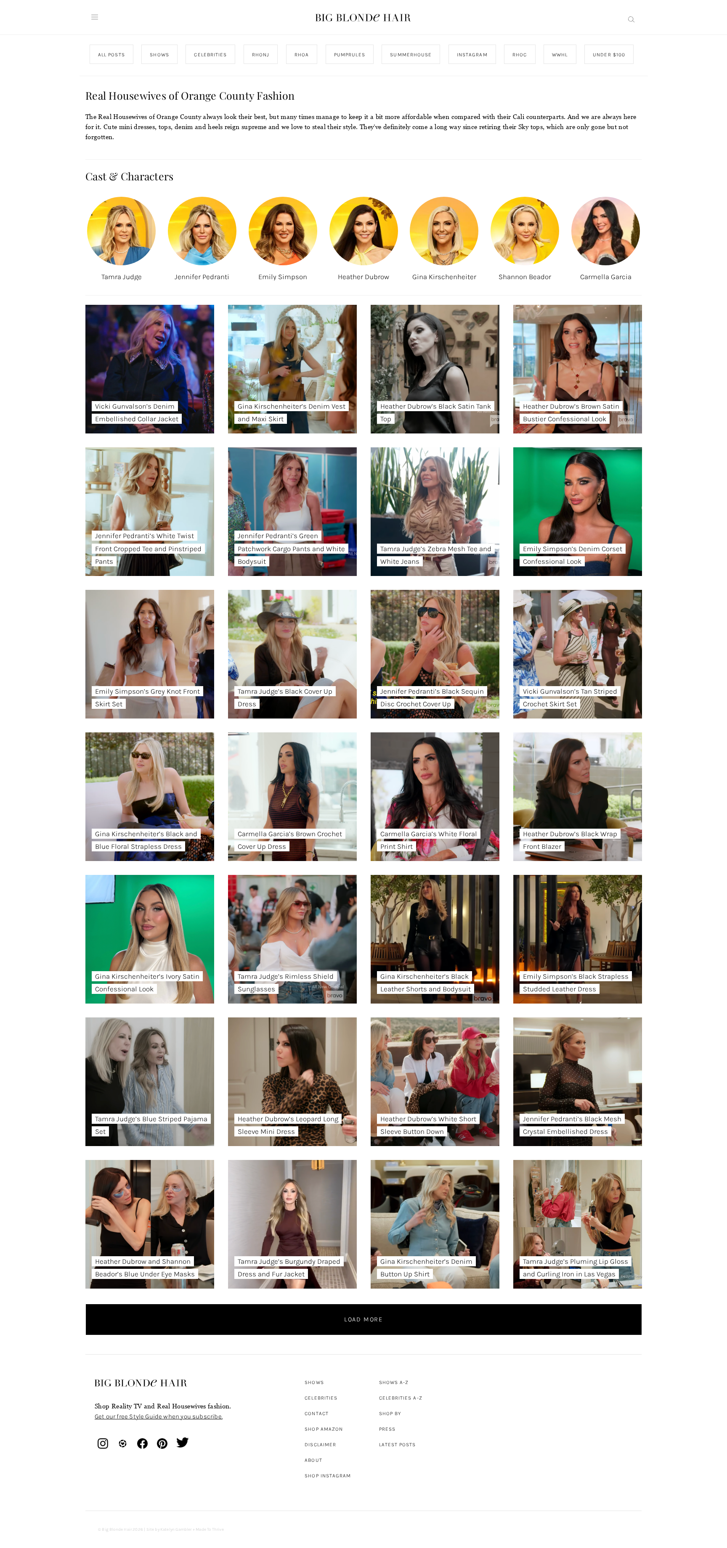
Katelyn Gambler (176, 1529)
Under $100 (609, 55)
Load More (363, 1319)
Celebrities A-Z (400, 1398)
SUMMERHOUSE (411, 55)
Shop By (390, 1413)
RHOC (519, 55)
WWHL (560, 55)
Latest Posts (397, 1445)
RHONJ (260, 55)
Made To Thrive (210, 1529)
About (313, 1460)
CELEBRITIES (210, 55)
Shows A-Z (394, 1382)
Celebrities (321, 1398)
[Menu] (94, 17)
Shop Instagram (328, 1476)
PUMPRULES (349, 55)
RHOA (302, 55)
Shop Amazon (324, 1429)
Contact (317, 1413)
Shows (314, 1382)
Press (387, 1429)
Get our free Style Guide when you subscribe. (159, 1416)
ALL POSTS (111, 55)
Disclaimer (320, 1445)
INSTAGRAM (471, 55)
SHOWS (159, 55)
